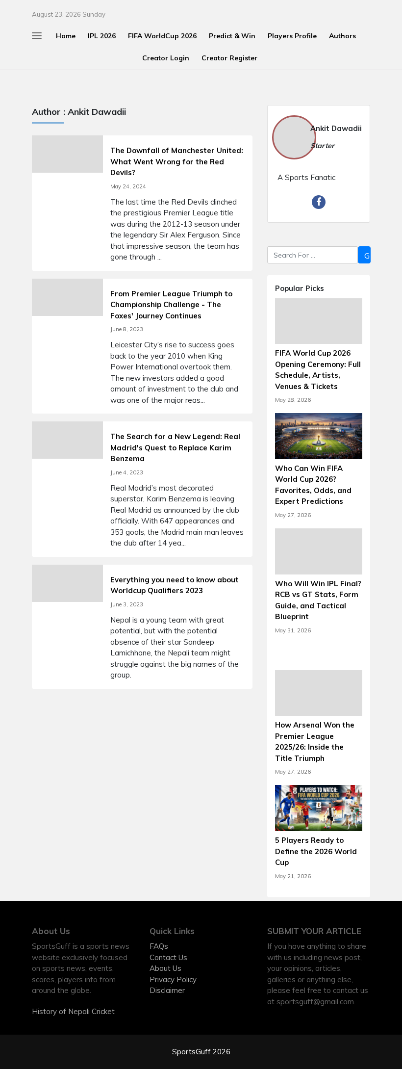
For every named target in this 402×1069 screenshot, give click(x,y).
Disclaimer (167, 990)
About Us (165, 968)
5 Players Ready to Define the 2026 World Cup (316, 851)
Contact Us (168, 957)
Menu (17, 10)
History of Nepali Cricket (73, 1011)
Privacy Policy (173, 979)
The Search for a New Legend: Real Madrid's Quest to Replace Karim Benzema (175, 447)
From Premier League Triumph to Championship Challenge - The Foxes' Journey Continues (171, 304)
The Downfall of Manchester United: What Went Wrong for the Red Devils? (176, 161)
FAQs (159, 946)
